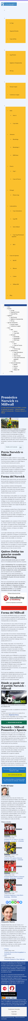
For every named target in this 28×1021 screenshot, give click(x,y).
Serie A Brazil (16, 226)
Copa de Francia (17, 179)
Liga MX (15, 219)
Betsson (15, 268)
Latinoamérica (13, 206)
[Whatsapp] (12, 902)
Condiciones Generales (14, 1009)
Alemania (12, 134)
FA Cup (11, 70)
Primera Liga (16, 195)
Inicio (8, 10)
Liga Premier (13, 55)
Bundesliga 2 (16, 147)
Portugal (12, 190)
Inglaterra (9, 50)
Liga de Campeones (11, 82)
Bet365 (14, 260)
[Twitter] (10, 902)
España (8, 18)
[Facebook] (7, 902)
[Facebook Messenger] (20, 902)
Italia (11, 110)
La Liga (12, 23)
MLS (14, 244)
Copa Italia (15, 123)
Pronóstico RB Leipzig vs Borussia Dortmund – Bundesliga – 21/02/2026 (13, 858)
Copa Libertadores (17, 211)
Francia (11, 166)
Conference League (14, 94)
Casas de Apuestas (14, 255)
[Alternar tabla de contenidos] (19, 447)
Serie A (14, 115)
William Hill (16, 284)
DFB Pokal (15, 155)
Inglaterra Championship (16, 63)
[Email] (15, 902)
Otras (8, 105)
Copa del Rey (13, 39)
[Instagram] (18, 902)
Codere (14, 276)
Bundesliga (15, 139)
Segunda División (14, 31)
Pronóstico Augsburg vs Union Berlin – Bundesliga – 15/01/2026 (14, 896)
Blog (11, 295)
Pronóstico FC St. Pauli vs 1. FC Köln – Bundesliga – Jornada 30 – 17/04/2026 (14, 840)
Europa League (13, 86)
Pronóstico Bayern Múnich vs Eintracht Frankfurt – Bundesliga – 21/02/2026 (14, 877)
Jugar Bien (14, 1011)
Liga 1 (14, 171)
